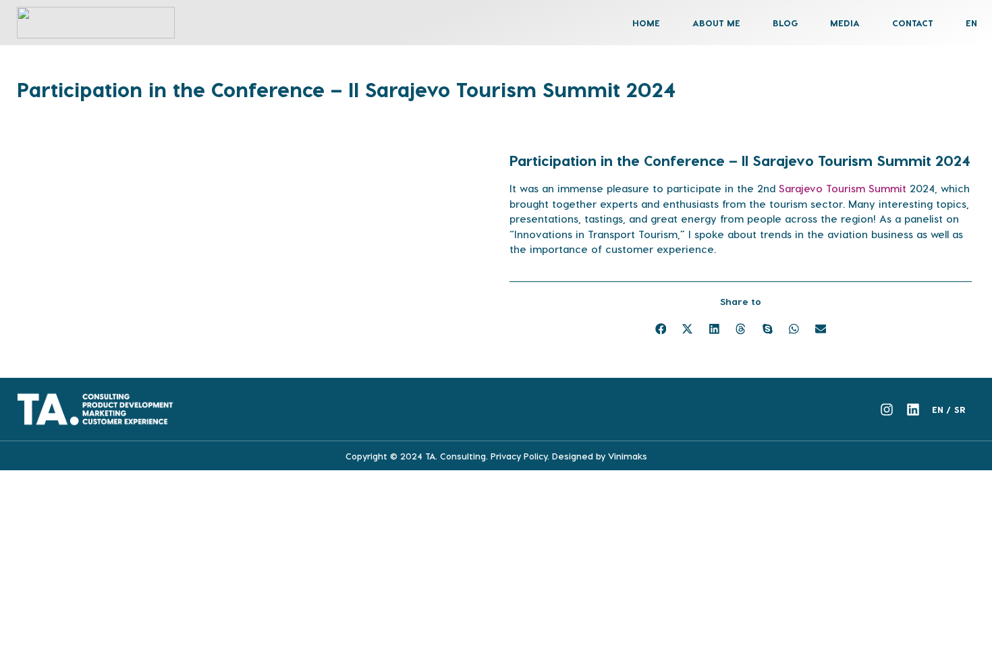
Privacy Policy (519, 456)
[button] (660, 329)
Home (646, 23)
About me (716, 23)
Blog (785, 23)
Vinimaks (627, 456)
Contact (912, 23)
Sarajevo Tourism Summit (842, 188)
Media (845, 23)
